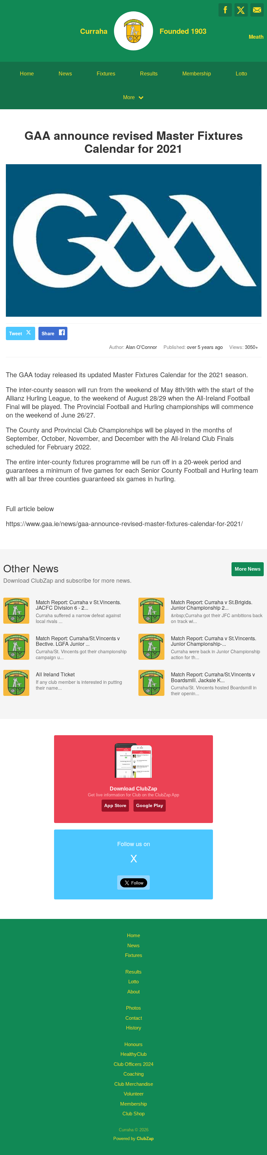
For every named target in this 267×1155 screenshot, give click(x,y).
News (65, 73)
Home (27, 73)
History (133, 1027)
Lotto (241, 73)
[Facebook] (225, 10)
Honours (133, 1044)
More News (247, 569)
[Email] (257, 10)
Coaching (133, 1074)
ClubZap (145, 1138)
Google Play (149, 805)
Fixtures (106, 73)
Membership (196, 73)
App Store (115, 805)
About (133, 991)
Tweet (15, 333)
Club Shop (133, 1113)
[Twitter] (241, 10)
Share (48, 333)
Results (149, 73)
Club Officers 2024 (133, 1064)
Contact (133, 1018)
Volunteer (134, 1093)
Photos (133, 1008)
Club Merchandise (133, 1084)
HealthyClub (133, 1054)
